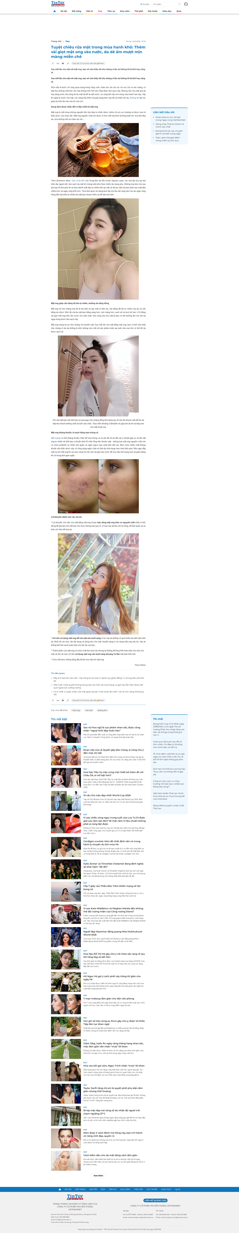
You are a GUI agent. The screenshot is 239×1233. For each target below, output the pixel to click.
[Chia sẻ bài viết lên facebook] (53, 63)
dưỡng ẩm (134, 98)
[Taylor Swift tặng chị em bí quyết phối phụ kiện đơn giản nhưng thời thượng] (66, 1094)
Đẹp (100, 11)
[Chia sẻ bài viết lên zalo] (58, 63)
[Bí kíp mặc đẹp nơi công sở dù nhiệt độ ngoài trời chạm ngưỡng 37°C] (66, 1116)
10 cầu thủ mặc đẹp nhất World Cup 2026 (107, 795)
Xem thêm (98, 1176)
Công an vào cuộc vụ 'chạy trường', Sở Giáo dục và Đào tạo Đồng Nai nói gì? (168, 784)
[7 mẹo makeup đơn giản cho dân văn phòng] (66, 1004)
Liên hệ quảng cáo (155, 1200)
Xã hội (63, 11)
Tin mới (158, 718)
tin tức (169, 117)
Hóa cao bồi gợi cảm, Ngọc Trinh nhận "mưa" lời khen (114, 1065)
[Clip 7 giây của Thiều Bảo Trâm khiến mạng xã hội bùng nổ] (66, 892)
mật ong (76, 710)
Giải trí (89, 11)
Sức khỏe (152, 11)
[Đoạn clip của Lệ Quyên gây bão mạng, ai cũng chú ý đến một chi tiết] (66, 755)
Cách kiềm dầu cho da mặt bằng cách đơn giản (110, 1155)
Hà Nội (126, 1211)
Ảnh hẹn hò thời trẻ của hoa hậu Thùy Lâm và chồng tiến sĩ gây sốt (169, 772)
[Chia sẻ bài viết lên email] (63, 63)
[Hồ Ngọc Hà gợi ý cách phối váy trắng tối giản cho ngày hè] (66, 982)
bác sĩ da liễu (78, 181)
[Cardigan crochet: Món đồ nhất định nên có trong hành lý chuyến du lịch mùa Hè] (66, 847)
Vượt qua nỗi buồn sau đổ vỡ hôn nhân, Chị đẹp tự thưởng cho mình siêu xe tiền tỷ (167, 744)
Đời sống (76, 11)
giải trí (159, 134)
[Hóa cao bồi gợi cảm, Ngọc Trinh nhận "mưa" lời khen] (66, 1071)
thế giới (170, 137)
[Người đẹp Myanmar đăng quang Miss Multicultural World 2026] (66, 937)
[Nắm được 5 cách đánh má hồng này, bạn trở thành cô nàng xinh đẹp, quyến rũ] (66, 1138)
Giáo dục (167, 11)
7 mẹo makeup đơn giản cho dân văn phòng (108, 998)
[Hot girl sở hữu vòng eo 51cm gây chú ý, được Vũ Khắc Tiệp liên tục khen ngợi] (66, 1027)
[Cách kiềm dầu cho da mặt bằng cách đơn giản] (66, 1161)
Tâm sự (111, 11)
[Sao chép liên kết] (68, 63)
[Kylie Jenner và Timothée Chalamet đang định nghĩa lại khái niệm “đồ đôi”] (66, 869)
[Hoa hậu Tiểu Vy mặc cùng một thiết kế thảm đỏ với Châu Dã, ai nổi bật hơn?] (66, 778)
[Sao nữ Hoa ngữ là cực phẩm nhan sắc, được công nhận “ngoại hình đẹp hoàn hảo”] (66, 733)
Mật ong (54, 438)
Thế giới (139, 11)
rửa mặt (88, 710)
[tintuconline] (54, 11)
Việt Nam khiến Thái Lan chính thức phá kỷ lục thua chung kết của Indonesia (169, 796)
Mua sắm (125, 11)
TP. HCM (159, 1211)
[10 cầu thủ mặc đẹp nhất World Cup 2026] (66, 801)
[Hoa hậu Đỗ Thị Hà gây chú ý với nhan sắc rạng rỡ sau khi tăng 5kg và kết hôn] (66, 959)
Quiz (179, 11)
